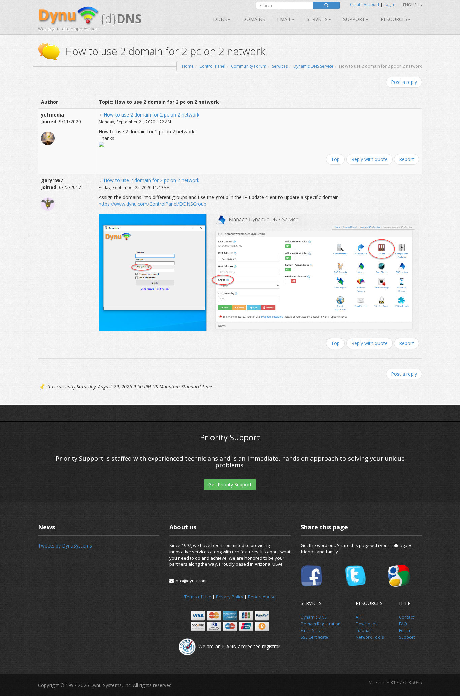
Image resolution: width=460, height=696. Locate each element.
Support (354, 19)
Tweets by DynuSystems (65, 545)
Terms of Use (197, 597)
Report (406, 159)
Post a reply (404, 82)
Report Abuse (262, 597)
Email (284, 19)
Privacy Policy (229, 597)
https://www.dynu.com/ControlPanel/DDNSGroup (152, 204)
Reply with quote (369, 159)
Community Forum (248, 66)
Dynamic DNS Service (313, 66)
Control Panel (212, 66)
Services (280, 66)
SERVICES (317, 19)
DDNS (220, 19)
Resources (394, 19)
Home (188, 66)
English (411, 5)
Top (335, 159)
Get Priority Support (230, 484)
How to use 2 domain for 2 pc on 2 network (151, 114)
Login (389, 4)
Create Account (364, 4)
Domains (253, 19)
